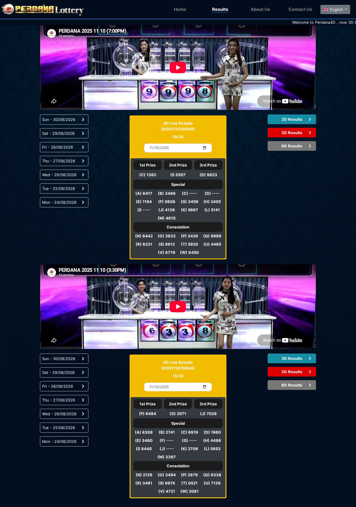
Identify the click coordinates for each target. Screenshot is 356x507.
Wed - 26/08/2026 (59, 174)
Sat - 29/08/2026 (58, 133)
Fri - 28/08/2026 (57, 147)
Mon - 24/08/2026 (59, 202)
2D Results (292, 119)
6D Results (291, 146)
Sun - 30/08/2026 (58, 119)
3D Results (291, 132)
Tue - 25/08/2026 (58, 188)
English (336, 9)
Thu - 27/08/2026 (58, 161)
